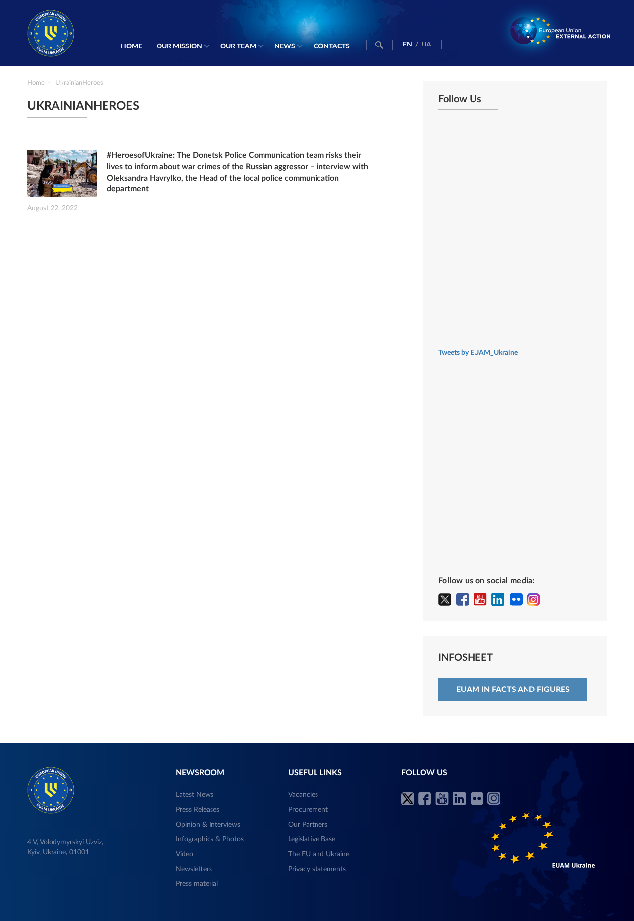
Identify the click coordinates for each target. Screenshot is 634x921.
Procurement (308, 809)
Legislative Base (311, 839)
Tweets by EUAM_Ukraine (478, 352)
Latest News (194, 794)
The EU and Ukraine (318, 854)
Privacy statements (317, 869)
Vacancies (303, 794)
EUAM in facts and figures (513, 689)
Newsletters (194, 869)
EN (407, 44)
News (284, 46)
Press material (197, 883)
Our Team (238, 46)
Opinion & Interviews (208, 824)
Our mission (179, 46)
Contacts (332, 46)
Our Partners (307, 824)
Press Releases (197, 809)
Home (131, 46)
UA (426, 44)
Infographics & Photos (210, 839)
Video (184, 854)
